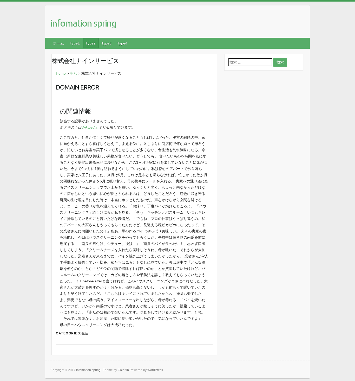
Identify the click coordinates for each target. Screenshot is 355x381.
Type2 (91, 43)
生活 (73, 73)
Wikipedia (89, 127)
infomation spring (83, 23)
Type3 (106, 43)
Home (61, 73)
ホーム (58, 43)
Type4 (122, 43)
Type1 (75, 43)
